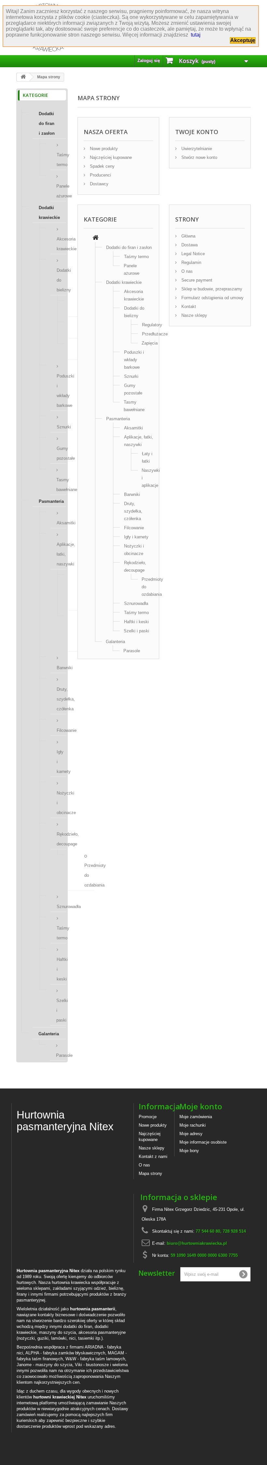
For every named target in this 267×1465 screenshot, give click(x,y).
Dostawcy (98, 183)
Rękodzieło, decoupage (61, 839)
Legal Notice (192, 253)
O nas (186, 271)
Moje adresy (191, 1133)
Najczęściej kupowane (110, 157)
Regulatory (152, 324)
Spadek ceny (102, 166)
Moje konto (200, 1106)
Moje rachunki (192, 1125)
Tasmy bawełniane (61, 484)
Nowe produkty (103, 148)
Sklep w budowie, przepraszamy (211, 288)
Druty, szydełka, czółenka (61, 699)
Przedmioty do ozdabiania (89, 875)
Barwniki (61, 667)
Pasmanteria (51, 501)
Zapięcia (150, 343)
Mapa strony (150, 1173)
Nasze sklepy (193, 315)
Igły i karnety (61, 761)
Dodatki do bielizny (61, 280)
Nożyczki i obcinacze (61, 803)
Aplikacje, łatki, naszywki (61, 554)
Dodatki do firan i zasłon (47, 123)
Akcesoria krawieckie (61, 244)
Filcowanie (61, 730)
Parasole (61, 1055)
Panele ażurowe (61, 191)
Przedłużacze (155, 334)
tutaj (196, 35)
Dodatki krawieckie (49, 212)
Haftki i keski (61, 969)
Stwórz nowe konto (198, 157)
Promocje (148, 1116)
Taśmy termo (61, 159)
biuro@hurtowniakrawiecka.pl (197, 1243)
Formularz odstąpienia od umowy (212, 297)
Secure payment (196, 280)
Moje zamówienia (195, 1116)
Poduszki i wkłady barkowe (61, 391)
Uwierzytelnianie (196, 148)
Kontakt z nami (153, 1156)
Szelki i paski (61, 1010)
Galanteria (48, 1033)
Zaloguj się (148, 60)
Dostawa (189, 244)
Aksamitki (61, 522)
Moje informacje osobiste (203, 1142)
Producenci (100, 175)
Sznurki (61, 426)
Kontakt (188, 306)
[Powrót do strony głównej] (23, 77)
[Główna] (95, 238)
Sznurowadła (61, 906)
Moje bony (189, 1150)
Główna (187, 236)
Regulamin (190, 262)
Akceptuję (242, 40)
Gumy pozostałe (61, 453)
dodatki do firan (77, 1326)
